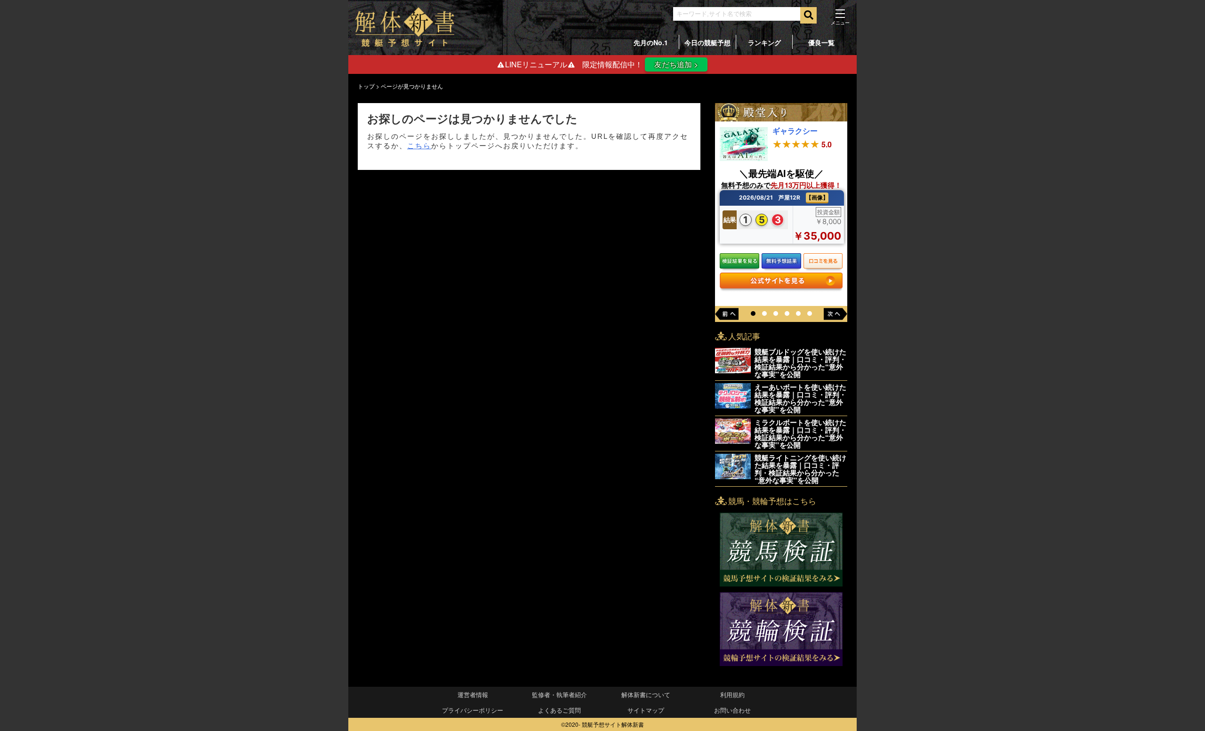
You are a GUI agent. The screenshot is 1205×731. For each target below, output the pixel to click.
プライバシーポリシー (472, 710)
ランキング (764, 42)
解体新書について (645, 694)
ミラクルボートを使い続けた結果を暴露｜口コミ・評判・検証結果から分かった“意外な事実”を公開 (800, 433)
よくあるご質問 (559, 710)
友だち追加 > (676, 64)
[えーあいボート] (733, 405)
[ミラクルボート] (733, 440)
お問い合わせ (732, 710)
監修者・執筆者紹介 (559, 694)
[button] (753, 313)
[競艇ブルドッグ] (733, 370)
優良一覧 (821, 42)
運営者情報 (473, 694)
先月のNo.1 (651, 42)
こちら (419, 146)
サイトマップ (645, 710)
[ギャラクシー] (744, 158)
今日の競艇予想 (707, 42)
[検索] (808, 15)
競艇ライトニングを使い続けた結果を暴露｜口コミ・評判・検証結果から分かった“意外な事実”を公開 (800, 468)
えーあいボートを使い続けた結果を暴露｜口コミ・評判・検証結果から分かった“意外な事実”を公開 (800, 398)
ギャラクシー (795, 130)
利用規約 (732, 694)
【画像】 (817, 197)
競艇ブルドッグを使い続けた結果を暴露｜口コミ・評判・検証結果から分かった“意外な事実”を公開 (800, 362)
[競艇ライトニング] (733, 476)
